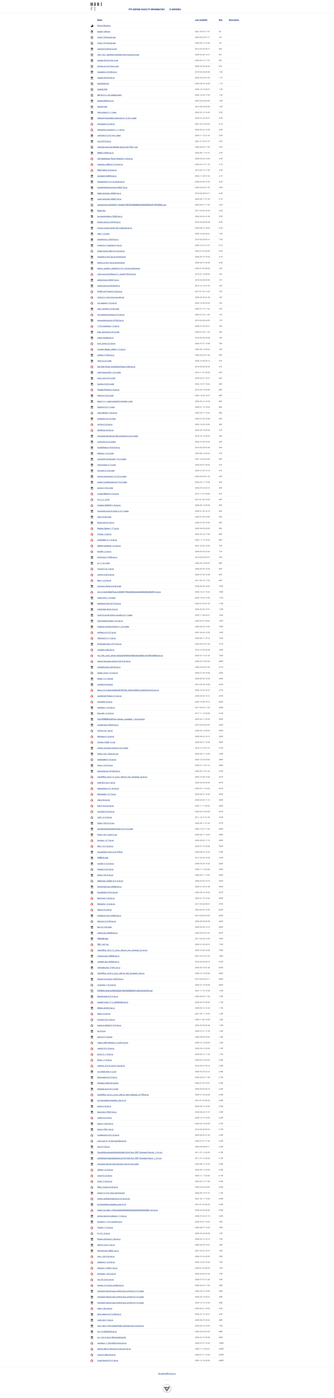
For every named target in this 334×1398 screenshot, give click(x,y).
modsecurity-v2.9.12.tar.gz (108, 1135)
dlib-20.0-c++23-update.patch (109, 95)
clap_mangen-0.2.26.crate (108, 308)
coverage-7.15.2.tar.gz (106, 984)
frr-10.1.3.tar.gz (103, 1233)
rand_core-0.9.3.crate (106, 378)
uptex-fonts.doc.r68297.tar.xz (109, 199)
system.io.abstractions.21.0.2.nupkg (112, 482)
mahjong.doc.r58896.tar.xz (108, 956)
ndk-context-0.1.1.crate (106, 112)
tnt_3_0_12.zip (103, 499)
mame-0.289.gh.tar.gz (106, 1354)
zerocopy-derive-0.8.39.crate (109, 586)
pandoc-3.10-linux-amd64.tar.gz (110, 1285)
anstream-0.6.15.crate (106, 418)
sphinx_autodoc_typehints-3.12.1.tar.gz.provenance (118, 268)
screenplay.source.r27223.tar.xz (110, 320)
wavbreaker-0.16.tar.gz (106, 759)
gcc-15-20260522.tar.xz (107, 1331)
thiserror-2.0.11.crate (106, 407)
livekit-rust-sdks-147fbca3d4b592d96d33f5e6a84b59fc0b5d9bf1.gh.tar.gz (127, 1210)
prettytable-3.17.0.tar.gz (107, 539)
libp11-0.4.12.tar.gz (105, 846)
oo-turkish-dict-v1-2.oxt (106, 1071)
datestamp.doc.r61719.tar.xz (109, 603)
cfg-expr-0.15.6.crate (106, 470)
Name (99, 20)
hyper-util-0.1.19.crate (106, 597)
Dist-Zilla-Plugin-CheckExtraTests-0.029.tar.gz (116, 366)
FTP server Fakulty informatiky (147, 9)
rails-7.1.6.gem (103, 233)
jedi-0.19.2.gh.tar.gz (105, 805)
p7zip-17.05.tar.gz (104, 1181)
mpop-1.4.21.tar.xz (105, 765)
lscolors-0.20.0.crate (105, 384)
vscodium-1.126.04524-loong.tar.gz (112, 1343)
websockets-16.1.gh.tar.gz (108, 788)
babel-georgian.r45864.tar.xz (109, 193)
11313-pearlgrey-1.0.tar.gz (108, 326)
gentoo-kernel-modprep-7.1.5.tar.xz (112, 1216)
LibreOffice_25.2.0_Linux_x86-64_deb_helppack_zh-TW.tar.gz (123, 1094)
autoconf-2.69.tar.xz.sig (107, 48)
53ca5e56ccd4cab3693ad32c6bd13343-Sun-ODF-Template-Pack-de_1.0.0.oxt (129, 1152)
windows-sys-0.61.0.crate (107, 1089)
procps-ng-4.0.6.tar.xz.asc (108, 66)
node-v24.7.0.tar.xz (105, 1320)
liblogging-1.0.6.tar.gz (106, 904)
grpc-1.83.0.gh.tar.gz (106, 1256)
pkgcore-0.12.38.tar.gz (106, 921)
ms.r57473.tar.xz (104, 141)
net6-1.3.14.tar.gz (104, 817)
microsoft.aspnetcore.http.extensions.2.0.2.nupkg (117, 436)
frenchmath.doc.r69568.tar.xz (109, 886)
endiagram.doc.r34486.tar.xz (109, 915)
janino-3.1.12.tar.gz (105, 1054)
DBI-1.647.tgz (103, 944)
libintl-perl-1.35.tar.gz (106, 898)
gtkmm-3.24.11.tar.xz (106, 1244)
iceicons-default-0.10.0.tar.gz (109, 1025)
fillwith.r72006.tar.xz (105, 152)
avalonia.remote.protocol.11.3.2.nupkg (113, 626)
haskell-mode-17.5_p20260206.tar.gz (112, 1002)
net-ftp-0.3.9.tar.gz (105, 424)
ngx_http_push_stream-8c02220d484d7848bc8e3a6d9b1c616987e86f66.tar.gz (130, 655)
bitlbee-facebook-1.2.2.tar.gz (109, 545)
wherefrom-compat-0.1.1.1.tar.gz (110, 129)
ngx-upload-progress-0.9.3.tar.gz (110, 314)
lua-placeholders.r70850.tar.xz (109, 216)
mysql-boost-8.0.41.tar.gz (107, 1360)
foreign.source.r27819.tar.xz (109, 222)
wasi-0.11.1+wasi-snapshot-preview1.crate (115, 401)
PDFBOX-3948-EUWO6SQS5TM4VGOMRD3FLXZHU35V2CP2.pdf (125, 990)
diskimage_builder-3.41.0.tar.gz (110, 880)
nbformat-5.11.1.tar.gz (106, 638)
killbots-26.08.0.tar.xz (106, 1008)
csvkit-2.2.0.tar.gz (104, 1117)
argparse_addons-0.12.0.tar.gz (110, 164)
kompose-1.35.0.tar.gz (106, 1273)
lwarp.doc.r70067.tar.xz (107, 1112)
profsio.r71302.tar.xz (105, 355)
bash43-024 (102, 106)
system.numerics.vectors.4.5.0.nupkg (112, 748)
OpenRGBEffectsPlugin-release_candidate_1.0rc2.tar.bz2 (121, 719)
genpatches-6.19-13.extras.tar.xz (111, 181)
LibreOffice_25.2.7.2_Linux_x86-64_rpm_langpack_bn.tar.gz (122, 950)
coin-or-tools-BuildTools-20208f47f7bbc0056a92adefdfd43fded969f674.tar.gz (129, 591)
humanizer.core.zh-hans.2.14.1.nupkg (113, 511)
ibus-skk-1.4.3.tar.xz (105, 713)
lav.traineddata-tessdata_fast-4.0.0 (111, 1100)
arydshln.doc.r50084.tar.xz (108, 961)
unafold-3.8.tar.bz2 (105, 684)
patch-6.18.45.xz (104, 1106)
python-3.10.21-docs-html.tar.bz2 (111, 1193)
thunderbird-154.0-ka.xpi (107, 892)
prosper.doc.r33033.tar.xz (107, 724)
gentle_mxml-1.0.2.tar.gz (107, 672)
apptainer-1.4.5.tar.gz (106, 1262)
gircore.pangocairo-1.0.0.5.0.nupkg (111, 476)
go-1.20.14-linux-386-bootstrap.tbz (111, 1337)
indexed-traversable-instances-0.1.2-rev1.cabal (116, 118)
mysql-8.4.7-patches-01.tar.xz (109, 245)
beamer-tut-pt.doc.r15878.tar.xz (110, 979)
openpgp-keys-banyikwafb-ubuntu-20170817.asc (117, 147)
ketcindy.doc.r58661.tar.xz (108, 1250)
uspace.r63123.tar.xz (106, 77)
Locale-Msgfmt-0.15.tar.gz (108, 493)
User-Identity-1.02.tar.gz (107, 412)
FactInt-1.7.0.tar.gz (105, 1227)
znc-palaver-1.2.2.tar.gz (107, 303)
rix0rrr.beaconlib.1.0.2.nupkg (109, 372)
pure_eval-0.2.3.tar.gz (106, 343)
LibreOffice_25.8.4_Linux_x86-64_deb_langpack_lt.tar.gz (121, 973)
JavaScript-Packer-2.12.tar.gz (109, 696)
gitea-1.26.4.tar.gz (104, 1308)
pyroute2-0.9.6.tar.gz (106, 811)
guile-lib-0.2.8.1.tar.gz (106, 782)
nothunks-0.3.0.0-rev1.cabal (109, 135)
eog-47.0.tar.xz (103, 1146)
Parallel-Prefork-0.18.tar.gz (108, 389)
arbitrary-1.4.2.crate (105, 453)
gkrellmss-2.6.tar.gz (105, 430)
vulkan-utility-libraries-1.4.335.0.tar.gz (112, 1042)
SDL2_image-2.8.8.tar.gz (107, 1187)
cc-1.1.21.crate (103, 563)
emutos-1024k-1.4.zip (106, 742)
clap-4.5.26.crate (104, 516)
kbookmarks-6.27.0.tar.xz (107, 996)
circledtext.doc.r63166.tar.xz (109, 667)
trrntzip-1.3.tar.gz (104, 534)
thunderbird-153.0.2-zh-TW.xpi (110, 852)
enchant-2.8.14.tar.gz (106, 1019)
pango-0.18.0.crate (105, 487)
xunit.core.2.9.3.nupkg (106, 441)
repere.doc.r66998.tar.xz (107, 932)
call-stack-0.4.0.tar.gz (106, 124)
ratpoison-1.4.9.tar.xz (106, 707)
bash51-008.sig (103, 31)
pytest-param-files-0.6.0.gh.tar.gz (111, 251)
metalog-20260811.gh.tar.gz (109, 505)
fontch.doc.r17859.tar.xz (107, 557)
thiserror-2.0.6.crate (105, 395)
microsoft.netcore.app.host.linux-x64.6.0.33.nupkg (118, 1164)
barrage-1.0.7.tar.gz (105, 840)
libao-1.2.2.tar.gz (104, 580)
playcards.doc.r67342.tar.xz (108, 771)
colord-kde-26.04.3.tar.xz (107, 609)
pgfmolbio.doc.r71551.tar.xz (108, 967)
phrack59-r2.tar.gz (104, 701)
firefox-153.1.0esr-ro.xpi (107, 834)
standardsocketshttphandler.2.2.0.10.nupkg (115, 828)
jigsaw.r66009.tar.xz (105, 100)
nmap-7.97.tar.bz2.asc (106, 43)
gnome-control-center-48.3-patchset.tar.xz (114, 228)
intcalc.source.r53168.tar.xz (108, 285)
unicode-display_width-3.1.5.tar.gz (111, 349)
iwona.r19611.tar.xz (105, 1129)
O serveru (175, 9)
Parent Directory (104, 25)
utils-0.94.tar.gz (103, 800)
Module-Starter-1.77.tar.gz (108, 528)
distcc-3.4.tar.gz (103, 1013)
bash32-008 (102, 89)
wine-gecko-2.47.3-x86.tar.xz (109, 1314)
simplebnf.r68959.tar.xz (107, 176)
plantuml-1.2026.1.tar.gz (107, 1268)
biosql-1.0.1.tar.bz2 (105, 678)
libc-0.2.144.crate (104, 927)
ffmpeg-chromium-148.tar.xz (109, 1239)
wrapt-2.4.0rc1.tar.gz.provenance (111, 262)
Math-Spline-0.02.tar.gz (107, 170)
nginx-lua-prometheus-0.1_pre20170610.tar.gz (116, 274)
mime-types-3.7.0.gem (106, 464)
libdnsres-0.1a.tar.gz (105, 736)
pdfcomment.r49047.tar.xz (108, 280)
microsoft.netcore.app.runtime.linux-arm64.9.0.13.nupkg (120, 1291)
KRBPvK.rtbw (102, 857)
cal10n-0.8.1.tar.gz (105, 730)
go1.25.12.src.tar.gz (105, 1279)
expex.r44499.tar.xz (105, 337)
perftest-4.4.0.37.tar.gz (106, 632)
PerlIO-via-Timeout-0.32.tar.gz (109, 291)
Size (220, 20)
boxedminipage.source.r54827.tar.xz (112, 187)
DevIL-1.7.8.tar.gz (104, 1060)
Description (234, 20)
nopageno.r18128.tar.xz (107, 72)
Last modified (201, 20)
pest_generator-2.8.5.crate (108, 332)
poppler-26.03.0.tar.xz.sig (107, 60)
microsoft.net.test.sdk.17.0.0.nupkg (111, 459)
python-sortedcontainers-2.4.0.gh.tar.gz (113, 1198)
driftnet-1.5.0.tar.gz (105, 1169)
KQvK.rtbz (101, 210)
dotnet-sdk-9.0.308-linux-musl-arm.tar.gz (114, 1348)
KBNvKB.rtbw (102, 938)
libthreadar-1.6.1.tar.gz (106, 794)
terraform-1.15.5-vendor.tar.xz (109, 1221)
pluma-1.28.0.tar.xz (105, 1123)
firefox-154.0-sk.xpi (105, 875)
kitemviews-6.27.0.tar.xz (107, 1077)
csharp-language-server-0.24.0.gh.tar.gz (114, 661)
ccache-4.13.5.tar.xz (105, 863)
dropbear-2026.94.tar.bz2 (107, 1083)
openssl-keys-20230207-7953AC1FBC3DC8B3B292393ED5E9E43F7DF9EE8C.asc (131, 204)
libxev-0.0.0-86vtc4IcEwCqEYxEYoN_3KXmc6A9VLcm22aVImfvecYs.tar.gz (128, 690)
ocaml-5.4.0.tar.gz (104, 1175)
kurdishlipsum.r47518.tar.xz (108, 447)
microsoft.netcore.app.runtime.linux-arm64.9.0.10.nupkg (120, 1302)
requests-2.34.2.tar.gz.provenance (111, 256)
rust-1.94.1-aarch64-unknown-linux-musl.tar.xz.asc (118, 54)
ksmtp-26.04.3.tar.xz (105, 522)
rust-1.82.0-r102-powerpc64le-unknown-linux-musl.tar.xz (120, 1325)
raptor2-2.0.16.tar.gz (105, 1048)
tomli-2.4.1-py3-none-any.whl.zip (110, 297)
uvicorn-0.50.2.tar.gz (105, 574)
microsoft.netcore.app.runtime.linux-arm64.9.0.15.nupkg (120, 1296)
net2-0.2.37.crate (104, 360)
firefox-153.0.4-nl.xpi (105, 823)
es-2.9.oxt (101, 1031)
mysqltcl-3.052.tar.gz (105, 649)
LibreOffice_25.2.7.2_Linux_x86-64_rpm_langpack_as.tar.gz (122, 776)
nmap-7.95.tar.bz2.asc (106, 37)
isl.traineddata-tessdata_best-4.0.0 (111, 1204)
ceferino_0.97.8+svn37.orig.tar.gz (111, 1065)
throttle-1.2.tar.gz (104, 551)
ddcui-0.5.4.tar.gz (104, 909)
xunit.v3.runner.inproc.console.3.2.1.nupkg (114, 615)
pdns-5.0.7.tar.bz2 (104, 1036)
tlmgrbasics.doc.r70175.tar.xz (109, 643)
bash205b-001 (103, 83)
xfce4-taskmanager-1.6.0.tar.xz (110, 620)
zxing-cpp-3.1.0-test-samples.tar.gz (111, 1141)
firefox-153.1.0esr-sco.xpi (107, 753)
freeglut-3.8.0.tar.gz (105, 869)
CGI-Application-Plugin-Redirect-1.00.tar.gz (115, 158)
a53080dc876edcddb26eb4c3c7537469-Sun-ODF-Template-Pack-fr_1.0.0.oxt (129, 1158)
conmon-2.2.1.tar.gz (105, 568)
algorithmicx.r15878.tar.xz (108, 239)
